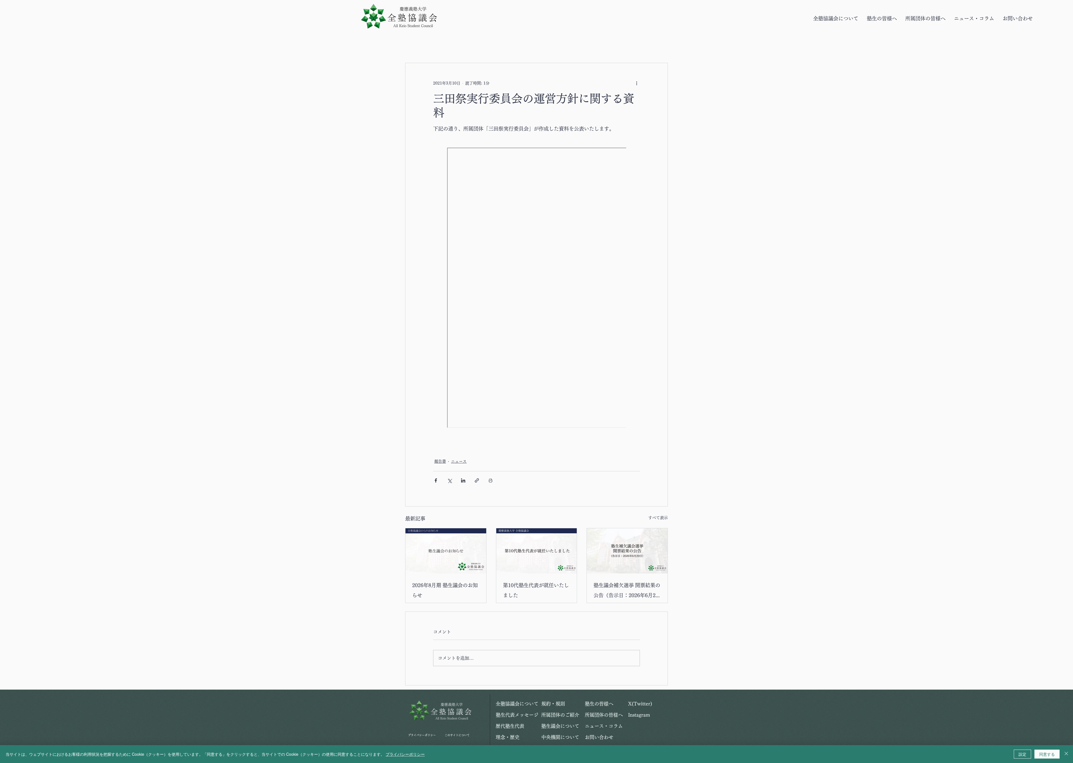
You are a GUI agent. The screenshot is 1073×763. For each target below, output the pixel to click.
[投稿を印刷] (490, 480)
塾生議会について (560, 726)
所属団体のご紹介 (560, 714)
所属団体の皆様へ (604, 714)
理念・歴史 (507, 737)
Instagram (639, 714)
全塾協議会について (515, 703)
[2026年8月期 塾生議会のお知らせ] (445, 551)
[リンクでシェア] (476, 480)
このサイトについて (457, 735)
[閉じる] (1066, 754)
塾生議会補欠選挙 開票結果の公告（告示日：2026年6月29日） (627, 591)
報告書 (440, 461)
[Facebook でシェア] (435, 480)
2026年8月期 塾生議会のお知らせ (445, 590)
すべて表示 (658, 518)
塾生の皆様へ (599, 703)
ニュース (459, 461)
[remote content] (536, 288)
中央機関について (560, 737)
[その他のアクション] (636, 83)
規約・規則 (553, 703)
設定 (1022, 754)
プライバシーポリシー (422, 735)
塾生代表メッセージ (515, 714)
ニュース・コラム (604, 726)
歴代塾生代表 (510, 726)
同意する (1047, 754)
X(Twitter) (640, 703)
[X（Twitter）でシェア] (449, 480)
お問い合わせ (599, 737)
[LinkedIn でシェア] (463, 480)
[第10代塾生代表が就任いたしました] (536, 551)
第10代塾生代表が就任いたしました (536, 590)
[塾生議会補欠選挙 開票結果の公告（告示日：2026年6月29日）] (627, 551)
